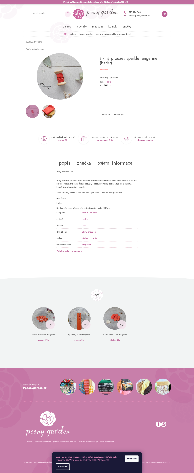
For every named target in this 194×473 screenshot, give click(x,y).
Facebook (158, 424)
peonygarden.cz (163, 424)
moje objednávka (107, 441)
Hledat (68, 14)
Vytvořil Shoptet (142, 462)
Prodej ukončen (89, 212)
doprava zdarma (145, 140)
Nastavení (62, 466)
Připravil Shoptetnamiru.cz (159, 462)
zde (107, 459)
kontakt (29, 441)
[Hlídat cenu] (119, 114)
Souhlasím (132, 458)
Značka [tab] (84, 162)
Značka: (35, 49)
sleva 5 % (62, 140)
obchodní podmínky (43, 441)
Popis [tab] (64, 162)
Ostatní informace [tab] (114, 162)
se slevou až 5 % (105, 140)
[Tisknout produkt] (106, 114)
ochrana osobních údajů (88, 441)
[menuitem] (67, 26)
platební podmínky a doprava (64, 441)
